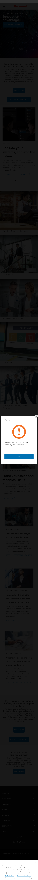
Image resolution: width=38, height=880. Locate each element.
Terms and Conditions (24, 876)
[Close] (35, 863)
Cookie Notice (9, 876)
